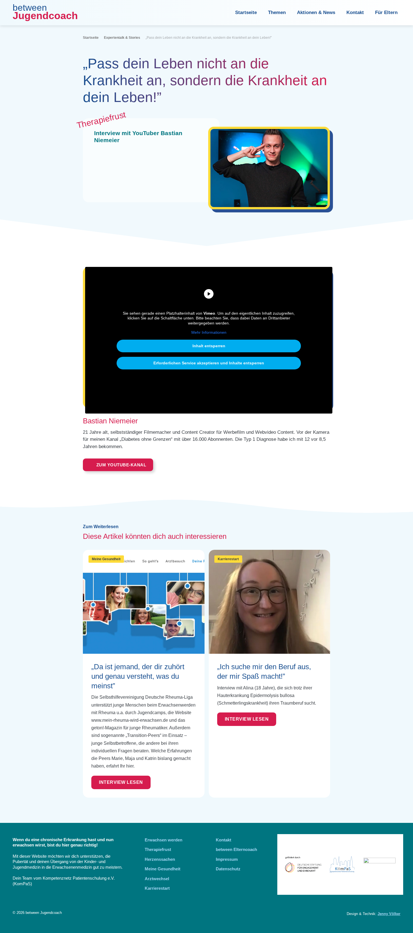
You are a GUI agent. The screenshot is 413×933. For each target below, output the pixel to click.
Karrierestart (228, 559)
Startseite (246, 12)
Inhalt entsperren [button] (208, 346)
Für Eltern (386, 12)
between (30, 8)
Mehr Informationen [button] (208, 332)
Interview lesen (121, 782)
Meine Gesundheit (106, 559)
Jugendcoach (45, 15)
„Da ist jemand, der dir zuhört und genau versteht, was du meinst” (137, 676)
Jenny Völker (389, 914)
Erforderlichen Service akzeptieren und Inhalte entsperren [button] (208, 363)
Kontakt (355, 12)
